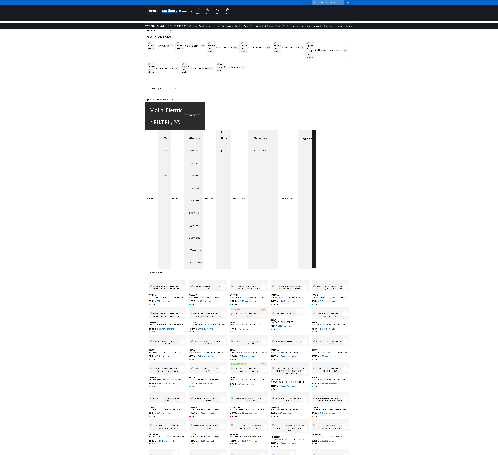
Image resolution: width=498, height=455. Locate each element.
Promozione (181, 26)
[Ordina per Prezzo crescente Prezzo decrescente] (163, 88)
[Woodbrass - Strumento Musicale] (168, 11)
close (1, 19)
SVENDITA (150, 26)
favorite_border (182, 287)
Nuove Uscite (164, 26)
